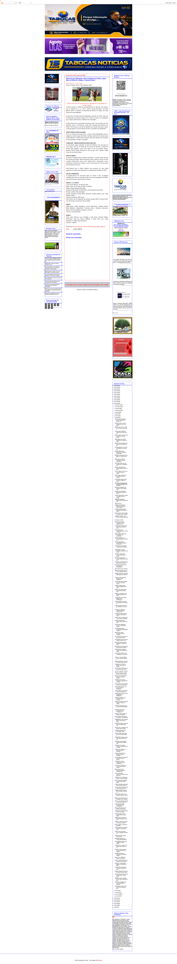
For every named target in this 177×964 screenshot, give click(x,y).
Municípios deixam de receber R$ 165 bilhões (121, 839)
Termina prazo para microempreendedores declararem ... (121, 543)
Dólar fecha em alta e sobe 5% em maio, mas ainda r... (121, 428)
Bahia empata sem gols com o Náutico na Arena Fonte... (121, 436)
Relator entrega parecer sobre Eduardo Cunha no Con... (121, 468)
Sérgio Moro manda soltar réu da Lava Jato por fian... (121, 887)
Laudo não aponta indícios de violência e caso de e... (121, 606)
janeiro (117, 895)
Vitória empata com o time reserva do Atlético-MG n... (121, 734)
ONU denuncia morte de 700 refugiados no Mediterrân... (121, 694)
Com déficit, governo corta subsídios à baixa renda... (121, 842)
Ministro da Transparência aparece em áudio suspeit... (121, 676)
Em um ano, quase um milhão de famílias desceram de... (120, 610)
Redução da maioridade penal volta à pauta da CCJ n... (120, 492)
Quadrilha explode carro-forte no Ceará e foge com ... (121, 517)
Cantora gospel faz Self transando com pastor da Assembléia (52, 282)
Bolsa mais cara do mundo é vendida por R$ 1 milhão (121, 514)
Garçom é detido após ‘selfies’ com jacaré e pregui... (120, 555)
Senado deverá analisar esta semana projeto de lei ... (121, 788)
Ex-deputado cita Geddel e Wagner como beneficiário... (121, 598)
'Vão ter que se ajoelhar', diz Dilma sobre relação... (121, 728)
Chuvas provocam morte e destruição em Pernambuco (121, 565)
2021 (115, 394)
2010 (115, 907)
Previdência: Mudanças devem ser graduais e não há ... (120, 625)
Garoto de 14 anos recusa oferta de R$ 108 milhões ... (121, 706)
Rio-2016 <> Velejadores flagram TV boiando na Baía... (120, 864)
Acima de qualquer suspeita (121, 671)
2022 (115, 392)
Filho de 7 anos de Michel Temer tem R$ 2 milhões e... (121, 658)
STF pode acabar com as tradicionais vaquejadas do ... (121, 464)
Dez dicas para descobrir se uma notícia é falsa (121, 637)
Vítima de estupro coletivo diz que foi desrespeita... (121, 673)
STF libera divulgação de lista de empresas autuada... (120, 883)
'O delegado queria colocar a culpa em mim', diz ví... (121, 640)
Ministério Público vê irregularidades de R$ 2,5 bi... (121, 539)
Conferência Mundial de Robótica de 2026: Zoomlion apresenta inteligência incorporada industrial (123, 283)
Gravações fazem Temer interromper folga (120, 731)
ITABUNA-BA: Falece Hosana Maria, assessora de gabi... (121, 720)
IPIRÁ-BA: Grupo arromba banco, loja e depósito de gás (121, 879)
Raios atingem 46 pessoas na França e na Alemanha (121, 717)
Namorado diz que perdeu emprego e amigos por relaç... (120, 643)
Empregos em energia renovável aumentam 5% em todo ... (121, 680)
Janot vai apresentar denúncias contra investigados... (119, 805)
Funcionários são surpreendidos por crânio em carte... (121, 531)
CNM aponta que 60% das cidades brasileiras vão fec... (121, 818)
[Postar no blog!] (76, 229)
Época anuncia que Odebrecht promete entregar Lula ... (120, 770)
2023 (115, 390)
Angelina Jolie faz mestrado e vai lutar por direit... (121, 822)
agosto (117, 412)
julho (116, 413)
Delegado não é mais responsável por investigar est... (119, 710)
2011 (115, 905)
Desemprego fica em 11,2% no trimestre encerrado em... (121, 448)
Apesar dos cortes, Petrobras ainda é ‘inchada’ (119, 633)
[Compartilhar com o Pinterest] (81, 229)
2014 (115, 900)
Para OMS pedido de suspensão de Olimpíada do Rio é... (121, 629)
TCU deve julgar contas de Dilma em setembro (121, 714)
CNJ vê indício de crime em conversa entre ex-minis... (121, 472)
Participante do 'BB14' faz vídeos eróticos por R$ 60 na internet (52, 294)
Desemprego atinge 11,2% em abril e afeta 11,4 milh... (121, 480)
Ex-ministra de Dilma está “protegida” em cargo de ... (121, 654)
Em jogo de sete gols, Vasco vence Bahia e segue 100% (121, 875)
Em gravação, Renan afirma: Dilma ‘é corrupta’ (121, 811)
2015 (115, 898)
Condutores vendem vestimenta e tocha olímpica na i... (120, 762)
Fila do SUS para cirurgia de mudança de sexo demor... (121, 758)
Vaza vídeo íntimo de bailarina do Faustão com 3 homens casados (52, 275)
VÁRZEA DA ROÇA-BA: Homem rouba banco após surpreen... (120, 506)
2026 (115, 385)
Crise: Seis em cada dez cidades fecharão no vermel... (120, 766)
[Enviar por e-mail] (74, 229)
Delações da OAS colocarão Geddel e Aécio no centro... (121, 702)
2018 (115, 399)
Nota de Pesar (118, 503)
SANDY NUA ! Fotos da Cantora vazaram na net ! (52, 264)
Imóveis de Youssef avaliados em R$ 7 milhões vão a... (120, 523)
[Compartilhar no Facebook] (79, 229)
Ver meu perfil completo (118, 949)
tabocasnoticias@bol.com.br (51, 235)
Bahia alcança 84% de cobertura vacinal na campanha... (120, 460)
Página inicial (87, 285)
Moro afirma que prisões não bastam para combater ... (121, 647)
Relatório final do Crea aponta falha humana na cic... (121, 621)
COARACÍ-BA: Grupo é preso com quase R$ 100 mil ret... (121, 738)
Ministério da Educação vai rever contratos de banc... (121, 571)
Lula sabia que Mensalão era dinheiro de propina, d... (121, 562)
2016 (115, 403)
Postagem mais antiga (100, 285)
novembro (117, 406)
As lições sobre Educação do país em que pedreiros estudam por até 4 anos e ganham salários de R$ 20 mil (53, 259)
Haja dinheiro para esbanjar (121, 568)
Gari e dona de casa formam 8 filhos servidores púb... (121, 684)
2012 (115, 903)
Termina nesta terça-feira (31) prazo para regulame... (120, 578)
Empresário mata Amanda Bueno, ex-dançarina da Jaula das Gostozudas (52, 285)
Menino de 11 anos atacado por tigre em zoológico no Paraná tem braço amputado (53, 290)
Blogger (100, 960)
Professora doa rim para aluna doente (120, 836)
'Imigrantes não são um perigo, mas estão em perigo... (120, 665)
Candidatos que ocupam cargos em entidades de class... (121, 650)
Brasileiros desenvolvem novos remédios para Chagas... (120, 850)
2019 (115, 397)
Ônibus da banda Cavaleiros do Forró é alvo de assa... (121, 872)
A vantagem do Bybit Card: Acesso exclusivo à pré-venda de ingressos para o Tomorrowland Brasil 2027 (122, 261)
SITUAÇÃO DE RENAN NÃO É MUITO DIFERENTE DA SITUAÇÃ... (121, 484)
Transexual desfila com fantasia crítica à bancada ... (120, 698)
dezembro (117, 404)
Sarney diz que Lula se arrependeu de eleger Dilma (120, 814)
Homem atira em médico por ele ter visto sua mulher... (121, 618)
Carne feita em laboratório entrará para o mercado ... (121, 547)
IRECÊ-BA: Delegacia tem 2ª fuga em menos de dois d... (121, 456)
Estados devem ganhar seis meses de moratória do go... (121, 444)
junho (116, 415)
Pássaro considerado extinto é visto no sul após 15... (121, 801)
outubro (117, 408)
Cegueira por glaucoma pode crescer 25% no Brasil (121, 785)
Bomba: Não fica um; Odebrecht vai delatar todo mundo (120, 452)
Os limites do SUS (119, 519)
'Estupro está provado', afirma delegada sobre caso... (120, 586)
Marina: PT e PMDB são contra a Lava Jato (120, 858)
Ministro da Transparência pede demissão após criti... (121, 590)
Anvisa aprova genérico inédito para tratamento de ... (121, 432)
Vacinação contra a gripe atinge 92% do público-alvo (121, 742)
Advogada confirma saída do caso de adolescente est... (121, 724)
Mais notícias (115, 312)
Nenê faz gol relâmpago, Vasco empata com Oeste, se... (120, 420)
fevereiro (117, 894)
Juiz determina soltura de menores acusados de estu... (120, 868)
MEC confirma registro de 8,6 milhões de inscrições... (120, 534)
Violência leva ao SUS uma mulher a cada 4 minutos (121, 778)
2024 (115, 389)
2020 (115, 396)
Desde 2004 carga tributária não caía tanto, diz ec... (121, 691)
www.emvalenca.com (50, 191)
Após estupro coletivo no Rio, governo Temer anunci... (120, 476)
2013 (115, 901)
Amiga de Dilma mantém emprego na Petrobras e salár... (121, 510)
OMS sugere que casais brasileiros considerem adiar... (121, 440)
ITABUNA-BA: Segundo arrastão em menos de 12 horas (121, 551)
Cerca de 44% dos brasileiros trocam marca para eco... (121, 774)
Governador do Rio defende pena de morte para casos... (121, 582)
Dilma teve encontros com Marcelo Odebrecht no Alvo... (121, 594)
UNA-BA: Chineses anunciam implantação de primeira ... (121, 574)
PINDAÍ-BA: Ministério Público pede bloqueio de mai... (121, 500)
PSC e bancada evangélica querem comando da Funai (121, 781)
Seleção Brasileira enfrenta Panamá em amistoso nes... (121, 828)
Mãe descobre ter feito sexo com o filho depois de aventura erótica (52, 272)
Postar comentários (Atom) (90, 289)
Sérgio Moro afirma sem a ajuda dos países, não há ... (121, 795)
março (116, 892)
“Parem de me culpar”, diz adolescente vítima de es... (121, 846)
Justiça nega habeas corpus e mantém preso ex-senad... (121, 496)
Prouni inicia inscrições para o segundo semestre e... (121, 832)
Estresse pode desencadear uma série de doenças (121, 861)
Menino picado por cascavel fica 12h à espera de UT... (121, 662)
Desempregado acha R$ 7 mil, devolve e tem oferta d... (121, 602)
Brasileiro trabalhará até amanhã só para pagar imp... (120, 488)
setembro (117, 410)
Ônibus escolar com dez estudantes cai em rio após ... (120, 424)
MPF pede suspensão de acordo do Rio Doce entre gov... (121, 559)
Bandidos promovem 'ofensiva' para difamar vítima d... (121, 854)
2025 (115, 387)
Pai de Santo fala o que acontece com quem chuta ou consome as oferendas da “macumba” (52, 267)
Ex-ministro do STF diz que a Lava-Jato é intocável (121, 669)
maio (116, 417)
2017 (115, 401)
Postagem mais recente (74, 285)
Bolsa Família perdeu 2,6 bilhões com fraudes (120, 808)
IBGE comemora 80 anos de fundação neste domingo (121, 799)
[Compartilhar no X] (78, 229)
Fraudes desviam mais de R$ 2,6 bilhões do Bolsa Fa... (121, 791)
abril (116, 890)
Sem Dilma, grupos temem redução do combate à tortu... (121, 614)
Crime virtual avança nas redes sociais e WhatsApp (120, 687)
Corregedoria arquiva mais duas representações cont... (121, 526)
